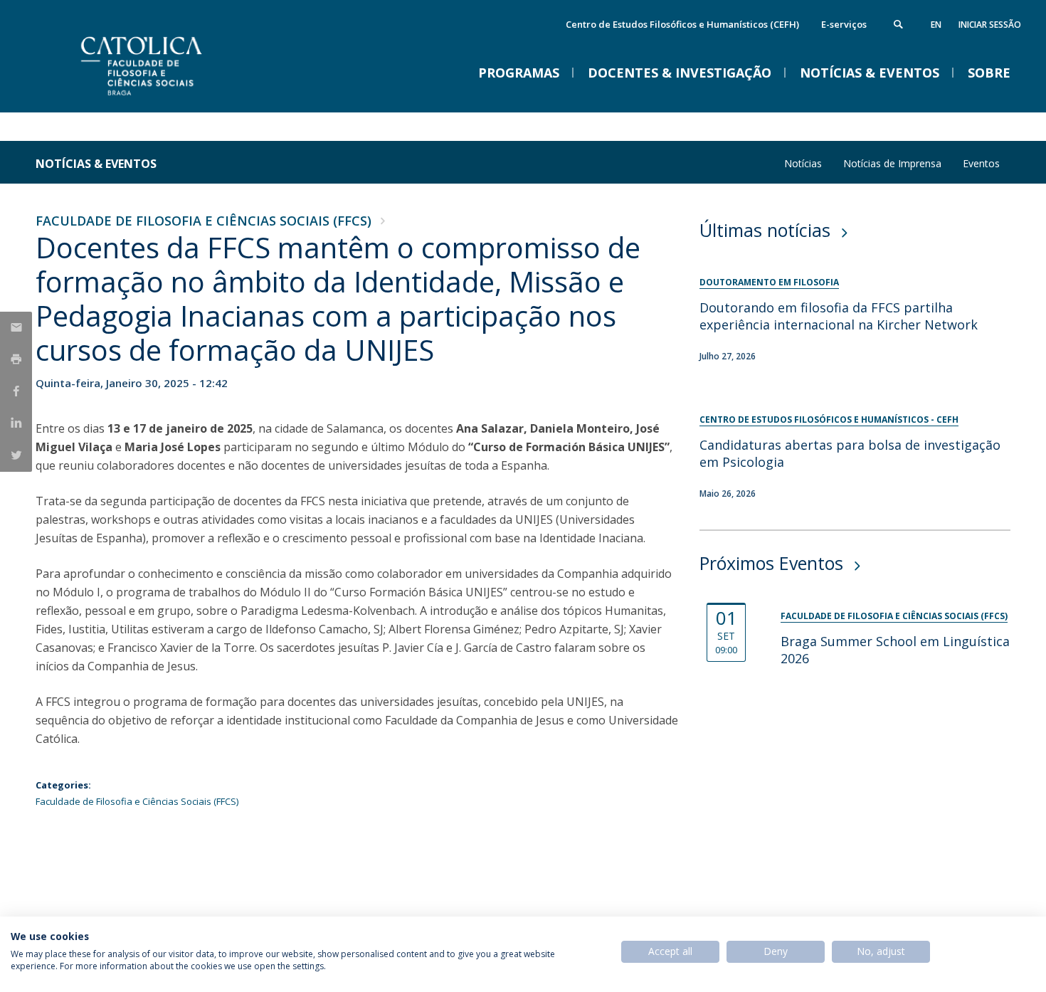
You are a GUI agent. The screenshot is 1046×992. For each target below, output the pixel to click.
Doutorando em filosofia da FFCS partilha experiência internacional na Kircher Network (838, 316)
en (936, 25)
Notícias (803, 163)
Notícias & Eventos (96, 164)
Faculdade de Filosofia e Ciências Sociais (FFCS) (203, 220)
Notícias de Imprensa (892, 163)
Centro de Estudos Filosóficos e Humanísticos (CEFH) (682, 24)
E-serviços (844, 24)
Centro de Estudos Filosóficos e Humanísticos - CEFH (828, 419)
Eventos (981, 163)
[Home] (178, 98)
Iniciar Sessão (989, 25)
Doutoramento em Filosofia (769, 282)
